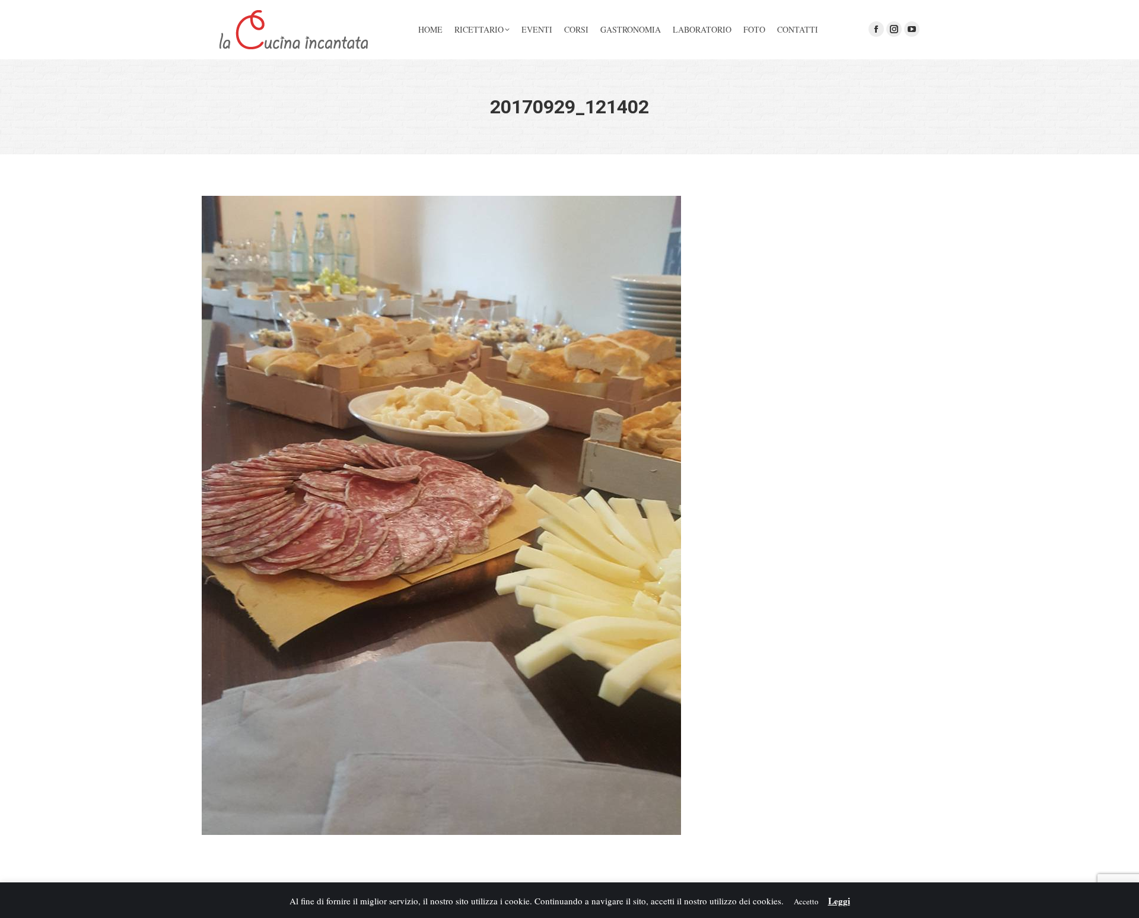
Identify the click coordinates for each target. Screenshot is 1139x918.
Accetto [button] (806, 901)
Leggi (839, 900)
